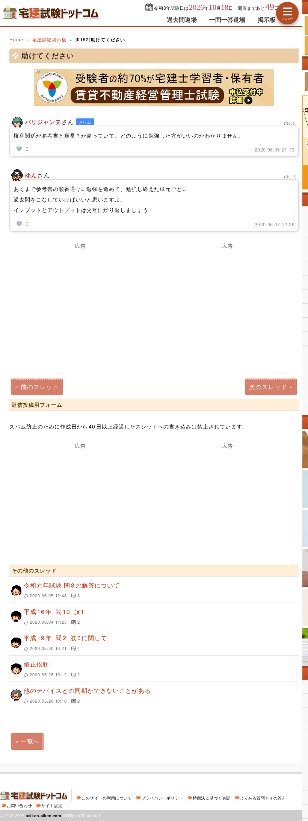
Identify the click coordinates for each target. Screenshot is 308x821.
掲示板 (267, 19)
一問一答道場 (227, 19)
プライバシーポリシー (162, 798)
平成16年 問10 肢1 (54, 616)
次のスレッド (268, 386)
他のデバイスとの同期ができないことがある (87, 695)
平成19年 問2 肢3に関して (65, 642)
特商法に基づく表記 (211, 798)
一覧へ (30, 741)
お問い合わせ (19, 805)
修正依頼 (52, 668)
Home (16, 39)
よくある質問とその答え (263, 798)
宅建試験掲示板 (49, 39)
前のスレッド (40, 386)
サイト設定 (51, 805)
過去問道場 (182, 19)
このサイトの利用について (107, 798)
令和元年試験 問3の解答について (72, 589)
